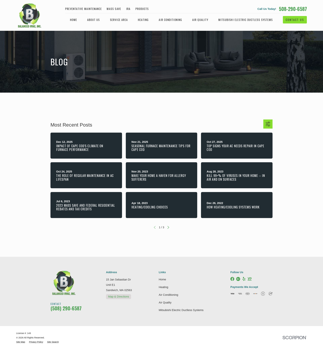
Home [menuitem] (73, 20)
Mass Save (114, 9)
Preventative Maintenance (83, 9)
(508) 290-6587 (66, 308)
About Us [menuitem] (93, 20)
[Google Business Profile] (238, 279)
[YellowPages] (250, 279)
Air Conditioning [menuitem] (170, 20)
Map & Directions (118, 296)
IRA (128, 9)
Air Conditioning (168, 294)
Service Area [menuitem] (119, 20)
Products (142, 9)
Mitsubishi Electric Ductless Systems (181, 310)
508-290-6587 (293, 8)
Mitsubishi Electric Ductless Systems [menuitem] (245, 20)
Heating (163, 287)
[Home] (28, 15)
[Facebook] (232, 279)
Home (162, 279)
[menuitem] (20, 342)
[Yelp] (244, 279)
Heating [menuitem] (143, 20)
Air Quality (165, 302)
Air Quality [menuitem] (200, 20)
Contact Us (295, 20)
